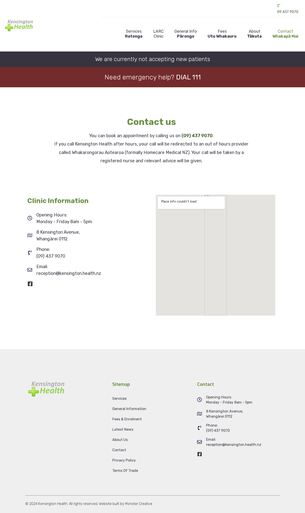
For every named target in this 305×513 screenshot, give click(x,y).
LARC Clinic (158, 34)
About (254, 34)
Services (133, 34)
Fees (222, 34)
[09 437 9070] (278, 5)
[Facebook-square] (30, 283)
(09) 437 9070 (197, 135)
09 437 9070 (287, 12)
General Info (185, 34)
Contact (285, 34)
